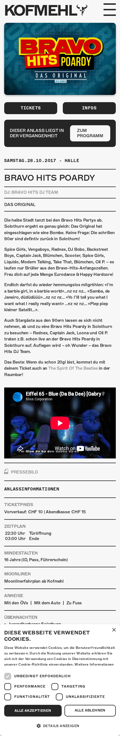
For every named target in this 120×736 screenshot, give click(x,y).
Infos (89, 108)
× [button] (114, 630)
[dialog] (60, 680)
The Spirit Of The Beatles (73, 368)
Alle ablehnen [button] (90, 710)
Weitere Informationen (94, 664)
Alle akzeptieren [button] (33, 711)
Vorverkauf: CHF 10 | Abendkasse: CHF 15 (45, 511)
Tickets (31, 108)
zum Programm (90, 133)
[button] (60, 726)
